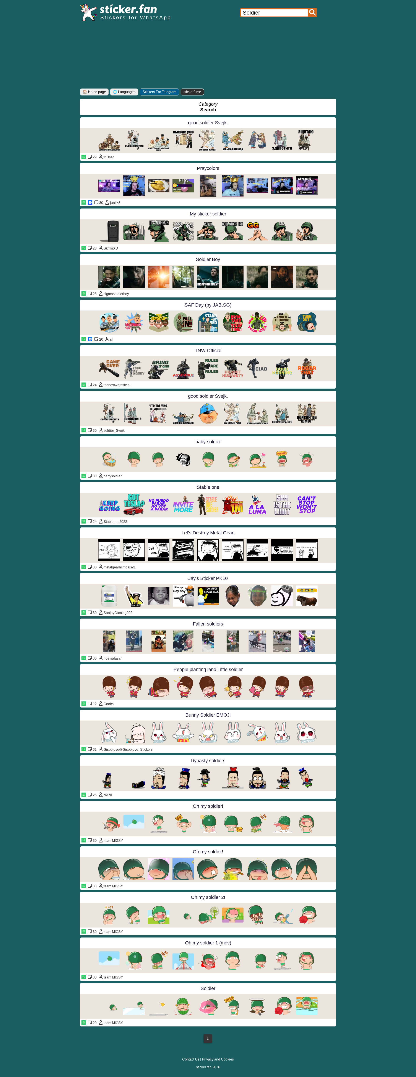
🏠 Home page (94, 92)
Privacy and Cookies (218, 1059)
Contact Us (190, 1059)
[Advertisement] (208, 56)
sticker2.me (192, 92)
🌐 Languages (124, 92)
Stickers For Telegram (159, 92)
